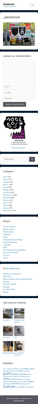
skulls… (5, 203)
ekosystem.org (12, 268)
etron (20, 371)
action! (5, 177)
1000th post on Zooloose (12, 274)
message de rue (25, 376)
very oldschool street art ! (19, 354)
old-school (7, 192)
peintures (6, 198)
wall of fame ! (7, 211)
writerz (26, 387)
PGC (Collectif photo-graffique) (14, 250)
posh (28, 379)
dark (4, 371)
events (5, 187)
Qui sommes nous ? (19, 148)
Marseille (6, 287)
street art (22, 384)
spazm (31, 381)
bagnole (9, 369)
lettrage (5, 376)
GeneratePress (19, 401)
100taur (5, 369)
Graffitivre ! (7, 234)
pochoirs (6, 200)
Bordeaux (15, 369)
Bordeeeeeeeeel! (8, 353)
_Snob (5, 258)
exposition (27, 371)
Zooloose (8, 4)
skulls (21, 381)
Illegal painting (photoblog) (12, 240)
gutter (27, 374)
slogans (25, 381)
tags (27, 384)
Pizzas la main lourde (10, 253)
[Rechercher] (32, 159)
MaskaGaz (16, 376)
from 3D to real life (10, 284)
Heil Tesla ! (7, 276)
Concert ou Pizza (9, 227)
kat (30, 374)
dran (13, 371)
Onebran (6, 282)
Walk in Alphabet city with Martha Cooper (18, 279)
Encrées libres (8, 232)
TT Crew (6, 255)
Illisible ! (6, 292)
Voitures (6, 208)
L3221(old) (7, 245)
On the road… (8, 195)
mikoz (6, 378)
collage (25, 369)
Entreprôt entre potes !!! (19, 321)
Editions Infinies (8, 229)
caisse (20, 369)
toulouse (9, 386)
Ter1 (15, 337)
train (17, 387)
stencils (9, 384)
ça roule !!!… (7, 320)
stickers (6, 205)
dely (10, 371)
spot (4, 384)
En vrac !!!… (7, 337)
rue (18, 381)
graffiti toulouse (18, 374)
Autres (5, 179)
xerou (31, 387)
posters (5, 381)
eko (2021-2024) (9, 289)
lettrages (6, 190)
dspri (16, 371)
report (15, 381)
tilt (29, 384)
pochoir (24, 379)
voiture (21, 387)
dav (7, 371)
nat (11, 379)
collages (6, 182)
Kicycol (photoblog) (10, 242)
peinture (19, 379)
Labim (5, 247)
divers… (6, 185)
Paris (14, 379)
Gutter (5, 237)
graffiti (7, 373)
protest (11, 381)
